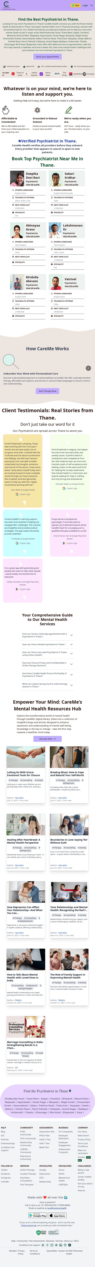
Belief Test (44, 1147)
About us (68, 1241)
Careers (81, 1157)
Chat (77, 5)
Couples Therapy (28, 1173)
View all (81, 1190)
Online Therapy (27, 1170)
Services (59, 1241)
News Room (83, 1135)
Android (5, 1139)
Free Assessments (36, 1241)
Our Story (82, 1131)
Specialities (52, 1250)
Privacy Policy (84, 1139)
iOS (2, 1135)
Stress (61, 1170)
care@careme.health (57, 1208)
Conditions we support (29, 1245)
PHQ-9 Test (44, 1135)
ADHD (61, 1173)
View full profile (32, 184)
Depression (44, 1173)
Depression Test (46, 1131)
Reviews (13, 1250)
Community (22, 1241)
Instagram (6, 1177)
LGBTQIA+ (63, 1184)
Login (85, 5)
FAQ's (76, 1241)
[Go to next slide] (88, 368)
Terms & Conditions (35, 1252)
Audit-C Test (44, 1139)
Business (50, 1241)
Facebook (5, 1173)
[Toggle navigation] (91, 5)
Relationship (45, 1181)
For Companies (66, 1131)
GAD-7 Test (44, 1143)
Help (13, 1241)
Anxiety (42, 1170)
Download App (8, 1143)
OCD (41, 1177)
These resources (28, 1225)
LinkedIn (5, 1181)
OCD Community (28, 1138)
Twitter (4, 1170)
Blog (3, 1131)
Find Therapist (27, 1184)
